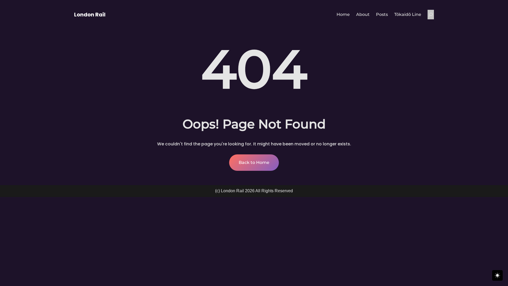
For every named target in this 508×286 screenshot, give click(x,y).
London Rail (90, 14)
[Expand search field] (431, 14)
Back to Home (254, 162)
